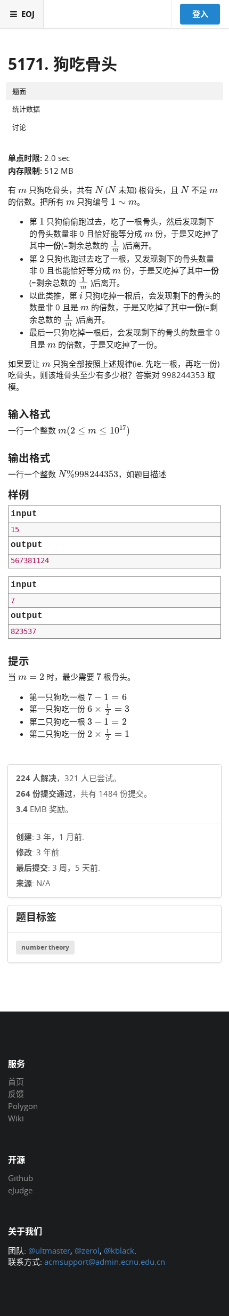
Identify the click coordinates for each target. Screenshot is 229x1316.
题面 (19, 91)
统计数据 (26, 109)
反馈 (16, 1093)
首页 (16, 1082)
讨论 (19, 127)
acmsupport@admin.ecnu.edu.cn (104, 1261)
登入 (200, 14)
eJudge (20, 1190)
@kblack (119, 1250)
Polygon (23, 1106)
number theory (45, 947)
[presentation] (22, 189)
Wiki (16, 1118)
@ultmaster (49, 1250)
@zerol (87, 1250)
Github (20, 1178)
